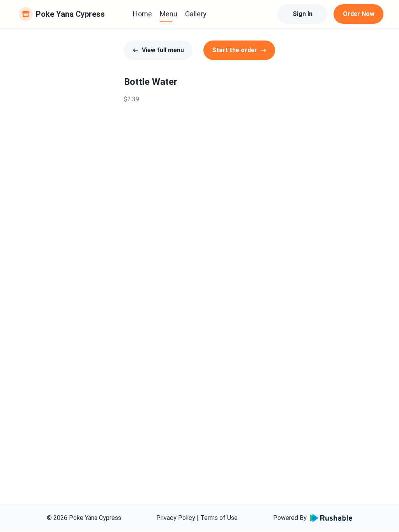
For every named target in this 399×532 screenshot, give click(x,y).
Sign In (302, 14)
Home (142, 14)
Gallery (196, 14)
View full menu (163, 50)
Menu (168, 14)
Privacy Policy (175, 517)
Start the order (234, 50)
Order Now (358, 14)
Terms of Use (219, 517)
